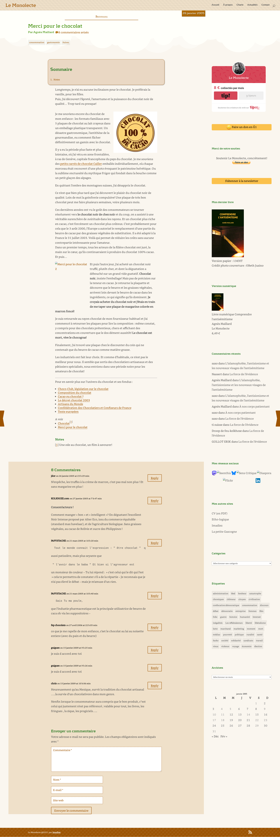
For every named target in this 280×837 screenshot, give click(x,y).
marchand (225, 628)
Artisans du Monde (70, 404)
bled (233, 593)
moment (251, 628)
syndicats (248, 640)
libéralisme (260, 622)
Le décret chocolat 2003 (74, 400)
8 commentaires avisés (73, 32)
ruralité (250, 634)
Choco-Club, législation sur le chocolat (83, 389)
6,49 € (216, 333)
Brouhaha (102, 16)
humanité (245, 616)
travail (259, 640)
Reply (155, 478)
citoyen (242, 599)
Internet (257, 616)
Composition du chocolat (74, 392)
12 (231, 714)
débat (215, 611)
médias (216, 634)
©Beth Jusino (255, 265)
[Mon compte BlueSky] (233, 474)
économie (246, 646)
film (261, 611)
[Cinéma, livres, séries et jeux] (247, 473)
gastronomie (53, 42)
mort (260, 628)
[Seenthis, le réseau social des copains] (224, 473)
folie (215, 616)
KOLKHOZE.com (60, 498)
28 (248, 725)
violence (225, 646)
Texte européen (68, 411)
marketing (239, 628)
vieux (215, 646)
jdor (53, 475)
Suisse (66, 42)
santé (259, 634)
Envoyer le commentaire (71, 810)
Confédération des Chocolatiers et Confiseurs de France (94, 408)
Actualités (252, 5)
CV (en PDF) (219, 513)
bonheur (242, 593)
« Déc (215, 736)
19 (231, 720)
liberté (249, 622)
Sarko (215, 640)
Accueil (215, 5)
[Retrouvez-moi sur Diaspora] (264, 473)
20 (240, 720)
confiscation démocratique (226, 605)
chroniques (218, 599)
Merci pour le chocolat (73, 427)
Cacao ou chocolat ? (71, 396)
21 (248, 720)
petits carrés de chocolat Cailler (81, 163)
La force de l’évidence (244, 374)
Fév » (223, 736)
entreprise (241, 611)
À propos (228, 5)
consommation (36, 42)
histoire (233, 616)
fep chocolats (58, 625)
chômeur (231, 599)
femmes (253, 611)
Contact (265, 5)
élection (258, 646)
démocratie (227, 611)
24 (214, 725)
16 (265, 714)
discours (264, 605)
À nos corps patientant (254, 406)
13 (240, 714)
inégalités (218, 622)
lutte (215, 628)
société (224, 640)
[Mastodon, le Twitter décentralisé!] (214, 474)
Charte (240, 5)
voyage (235, 646)
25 (222, 725)
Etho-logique (220, 519)
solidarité (236, 640)
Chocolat (64, 423)
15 (257, 714)
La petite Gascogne (224, 531)
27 (240, 725)
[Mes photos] (228, 480)
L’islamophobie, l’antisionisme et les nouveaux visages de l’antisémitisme (239, 384)
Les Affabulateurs (234, 622)
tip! (225, 95)
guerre (223, 616)
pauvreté (227, 634)
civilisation (254, 599)
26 (231, 725)
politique (239, 634)
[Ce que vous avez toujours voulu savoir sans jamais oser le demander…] (258, 482)
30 (265, 725)
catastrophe (255, 593)
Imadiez (217, 525)
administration (220, 593)
